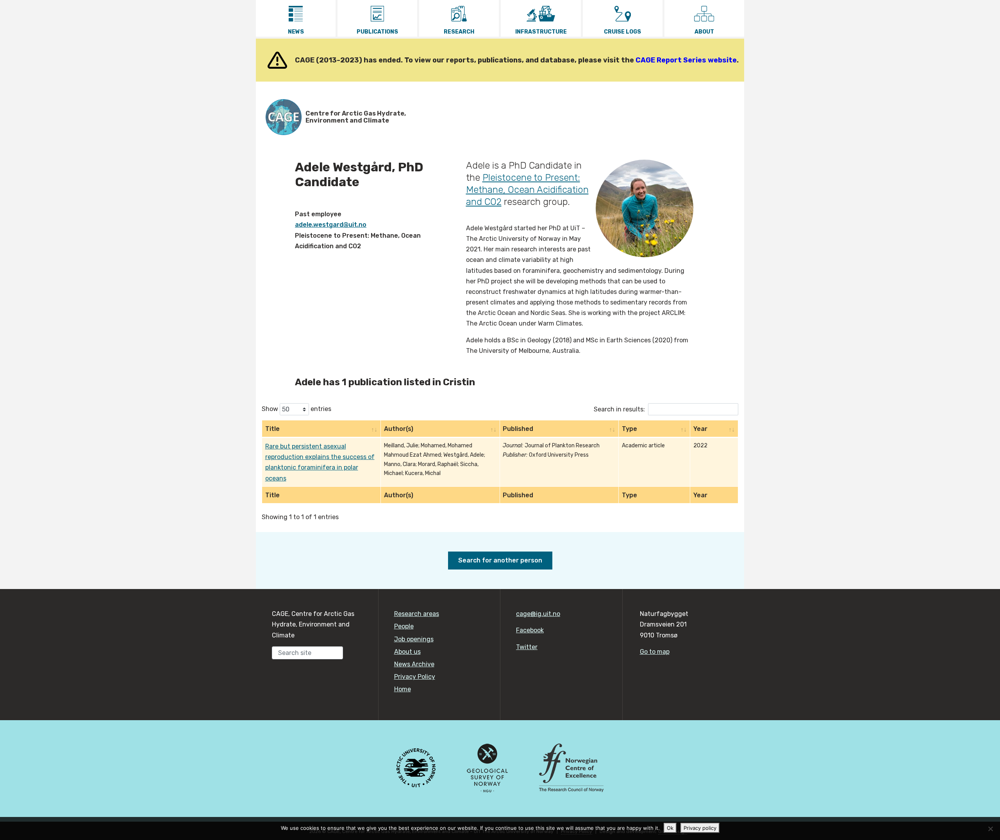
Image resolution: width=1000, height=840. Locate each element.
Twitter (527, 647)
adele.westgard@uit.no (330, 224)
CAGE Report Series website (686, 60)
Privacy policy (700, 828)
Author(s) (398, 428)
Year (700, 428)
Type (629, 428)
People (404, 626)
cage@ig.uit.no (538, 614)
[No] (990, 829)
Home (402, 689)
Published (518, 428)
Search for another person (500, 560)
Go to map (655, 651)
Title (272, 428)
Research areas (416, 614)
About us (407, 651)
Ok (670, 828)
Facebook (530, 630)
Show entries (296, 409)
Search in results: (619, 409)
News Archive (414, 664)
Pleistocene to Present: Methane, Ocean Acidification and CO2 (527, 189)
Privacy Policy (414, 676)
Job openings (414, 639)
